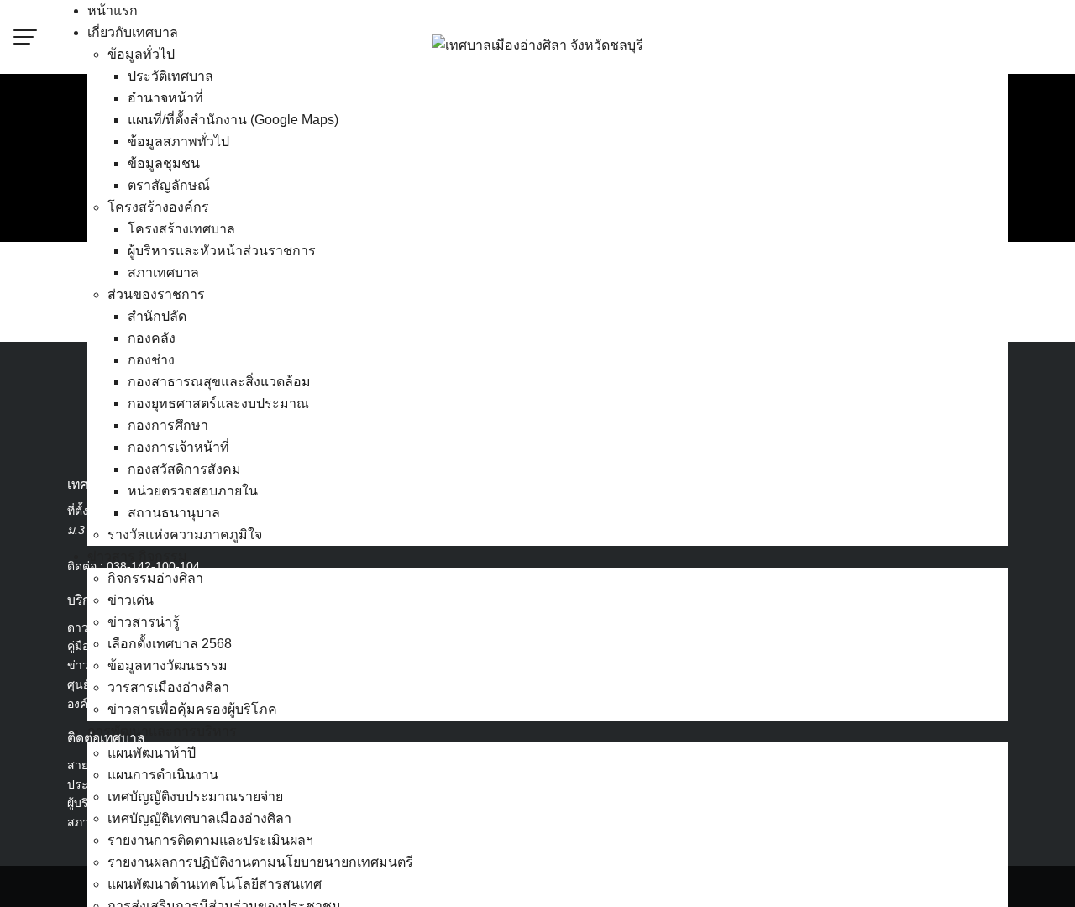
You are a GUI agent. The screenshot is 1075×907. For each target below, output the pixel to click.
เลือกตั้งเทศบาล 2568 (170, 644)
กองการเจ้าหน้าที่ (178, 447)
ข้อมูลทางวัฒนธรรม (168, 665)
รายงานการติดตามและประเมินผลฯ (210, 840)
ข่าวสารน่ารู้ (144, 622)
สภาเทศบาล (163, 272)
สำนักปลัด (157, 316)
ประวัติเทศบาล (170, 76)
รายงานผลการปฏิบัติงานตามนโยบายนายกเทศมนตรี (260, 862)
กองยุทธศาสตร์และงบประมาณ (218, 403)
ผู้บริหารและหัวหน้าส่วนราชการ (222, 251)
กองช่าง (151, 360)
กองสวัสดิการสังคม (184, 469)
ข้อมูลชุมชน (164, 163)
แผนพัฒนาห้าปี (152, 753)
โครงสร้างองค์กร (158, 207)
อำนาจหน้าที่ (165, 98)
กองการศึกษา (168, 425)
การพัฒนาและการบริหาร (162, 731)
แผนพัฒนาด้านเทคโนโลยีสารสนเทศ (215, 884)
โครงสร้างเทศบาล (181, 229)
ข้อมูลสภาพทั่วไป (178, 141)
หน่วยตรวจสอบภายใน (193, 491)
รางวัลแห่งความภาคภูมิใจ (185, 534)
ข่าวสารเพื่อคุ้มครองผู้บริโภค (192, 709)
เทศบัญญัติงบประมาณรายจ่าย (195, 796)
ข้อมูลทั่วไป (141, 54)
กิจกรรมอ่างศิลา (155, 578)
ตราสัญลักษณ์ (169, 185)
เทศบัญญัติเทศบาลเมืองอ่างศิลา (199, 818)
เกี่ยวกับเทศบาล (132, 32)
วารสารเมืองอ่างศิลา (168, 687)
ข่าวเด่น (131, 600)
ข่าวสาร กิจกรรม (137, 556)
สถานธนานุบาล (174, 513)
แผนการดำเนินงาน (163, 775)
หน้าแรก (112, 10)
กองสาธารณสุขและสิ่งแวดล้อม (219, 382)
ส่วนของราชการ (156, 294)
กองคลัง (152, 338)
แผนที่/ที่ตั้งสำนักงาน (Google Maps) (233, 120)
